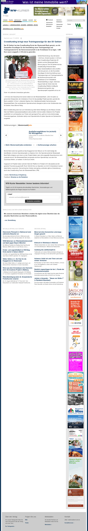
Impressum (59, 26)
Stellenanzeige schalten (47, 145)
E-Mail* (10, 194)
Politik (11, 20)
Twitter (27, 523)
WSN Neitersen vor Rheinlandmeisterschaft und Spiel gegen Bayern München (17, 242)
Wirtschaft (17, 20)
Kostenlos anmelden (33, 201)
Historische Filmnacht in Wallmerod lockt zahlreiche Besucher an (17, 233)
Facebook (50, 20)
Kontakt (58, 28)
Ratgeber (23, 24)
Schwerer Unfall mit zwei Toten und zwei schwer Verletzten (48, 259)
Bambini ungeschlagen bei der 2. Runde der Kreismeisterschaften (49, 270)
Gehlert (12, 34)
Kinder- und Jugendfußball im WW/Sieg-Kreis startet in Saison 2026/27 (16, 251)
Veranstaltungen (15, 24)
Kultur (30, 20)
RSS (26, 520)
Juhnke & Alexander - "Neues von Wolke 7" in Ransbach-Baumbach (49, 279)
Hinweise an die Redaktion (19, 177)
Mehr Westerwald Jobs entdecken (19, 145)
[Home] (4, 15)
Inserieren (58, 20)
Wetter (36, 24)
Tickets (69, 24)
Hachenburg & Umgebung (17, 175)
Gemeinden (30, 24)
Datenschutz (59, 24)
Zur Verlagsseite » (10, 526)
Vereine (24, 20)
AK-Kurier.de (49, 22)
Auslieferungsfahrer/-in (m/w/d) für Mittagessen (42, 132)
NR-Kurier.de (49, 24)
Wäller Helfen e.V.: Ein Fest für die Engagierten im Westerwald (14, 260)
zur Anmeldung (10, 220)
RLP (35, 20)
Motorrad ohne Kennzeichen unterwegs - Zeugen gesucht (48, 233)
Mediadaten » (48, 524)
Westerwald (8, 28)
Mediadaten (59, 22)
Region (5, 20)
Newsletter (49, 26)
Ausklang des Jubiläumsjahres (44, 250)
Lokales (5, 24)
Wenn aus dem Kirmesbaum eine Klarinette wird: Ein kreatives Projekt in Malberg (17, 269)
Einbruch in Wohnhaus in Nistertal (46, 243)
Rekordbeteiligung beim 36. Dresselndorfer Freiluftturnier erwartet (17, 278)
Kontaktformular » (69, 523)
